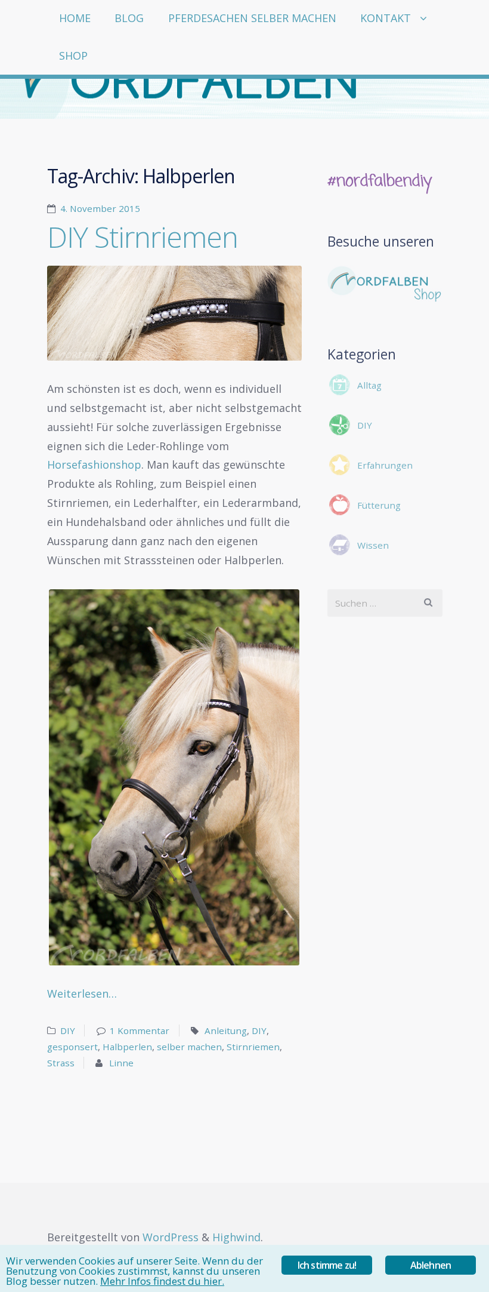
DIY (67, 1030)
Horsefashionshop (94, 464)
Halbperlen (127, 1047)
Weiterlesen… (82, 993)
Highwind (236, 1237)
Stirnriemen (253, 1047)
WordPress (171, 1237)
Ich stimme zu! (327, 1265)
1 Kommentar (139, 1030)
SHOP (73, 55)
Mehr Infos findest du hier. (162, 1281)
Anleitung (226, 1030)
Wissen (373, 545)
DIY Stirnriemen (142, 236)
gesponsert (72, 1047)
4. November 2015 (100, 208)
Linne (121, 1063)
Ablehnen (430, 1265)
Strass (61, 1063)
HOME (75, 18)
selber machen (189, 1047)
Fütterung (379, 505)
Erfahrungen (385, 465)
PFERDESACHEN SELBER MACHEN (252, 18)
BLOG (129, 18)
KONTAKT (385, 18)
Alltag (369, 385)
